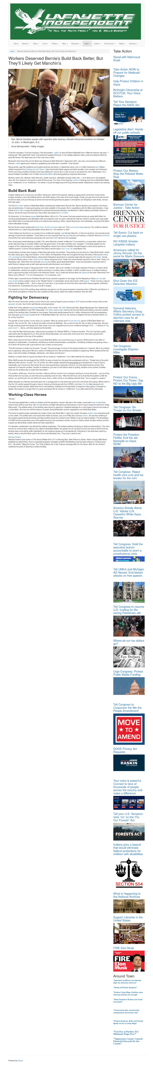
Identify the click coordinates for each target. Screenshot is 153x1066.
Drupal (20, 1060)
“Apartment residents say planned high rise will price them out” (127, 981)
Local (44, 43)
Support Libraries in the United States (128, 918)
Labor (86, 43)
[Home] (76, 21)
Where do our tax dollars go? (128, 642)
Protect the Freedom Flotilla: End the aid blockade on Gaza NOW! (126, 439)
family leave (39, 227)
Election (25, 43)
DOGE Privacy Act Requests (125, 750)
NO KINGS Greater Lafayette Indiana (125, 242)
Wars (64, 43)
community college (77, 227)
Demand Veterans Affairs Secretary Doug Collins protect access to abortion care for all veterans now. (128, 314)
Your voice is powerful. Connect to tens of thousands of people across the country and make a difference (127, 786)
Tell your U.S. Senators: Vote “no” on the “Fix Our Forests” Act (128, 817)
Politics (54, 43)
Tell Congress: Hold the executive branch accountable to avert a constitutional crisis (128, 548)
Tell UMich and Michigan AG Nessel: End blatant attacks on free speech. (128, 572)
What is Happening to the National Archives (126, 895)
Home (16, 43)
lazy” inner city (67, 248)
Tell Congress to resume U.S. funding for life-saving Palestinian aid (128, 609)
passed (33, 216)
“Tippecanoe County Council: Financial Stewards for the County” (128, 1041)
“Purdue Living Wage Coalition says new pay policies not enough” (128, 993)
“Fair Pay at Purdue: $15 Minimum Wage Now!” (125, 1032)
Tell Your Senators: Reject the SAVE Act (126, 103)
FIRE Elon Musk (123, 948)
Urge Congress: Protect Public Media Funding (128, 672)
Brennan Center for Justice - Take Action (126, 206)
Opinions (132, 43)
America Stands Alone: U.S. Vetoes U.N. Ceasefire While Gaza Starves (127, 512)
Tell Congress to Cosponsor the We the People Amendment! (127, 707)
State (35, 43)
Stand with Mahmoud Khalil (126, 58)
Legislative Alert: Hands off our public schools (128, 130)
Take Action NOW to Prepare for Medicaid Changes (126, 72)
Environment (109, 43)
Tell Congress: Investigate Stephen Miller (125, 349)
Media (121, 43)
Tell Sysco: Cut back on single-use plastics (128, 234)
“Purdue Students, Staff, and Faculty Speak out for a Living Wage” (128, 1022)
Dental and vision (51, 227)
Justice (97, 43)
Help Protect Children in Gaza (128, 82)
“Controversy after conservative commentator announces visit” (126, 1011)
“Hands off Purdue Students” (125, 987)
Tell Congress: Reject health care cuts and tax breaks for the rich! (128, 475)
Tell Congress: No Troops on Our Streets (127, 408)
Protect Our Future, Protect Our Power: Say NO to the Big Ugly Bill (128, 380)
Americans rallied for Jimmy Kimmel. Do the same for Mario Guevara (128, 253)
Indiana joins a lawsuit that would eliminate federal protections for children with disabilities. (128, 849)
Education (75, 43)
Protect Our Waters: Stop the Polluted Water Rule (128, 173)
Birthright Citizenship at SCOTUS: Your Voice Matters (128, 93)
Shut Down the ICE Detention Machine (125, 282)
